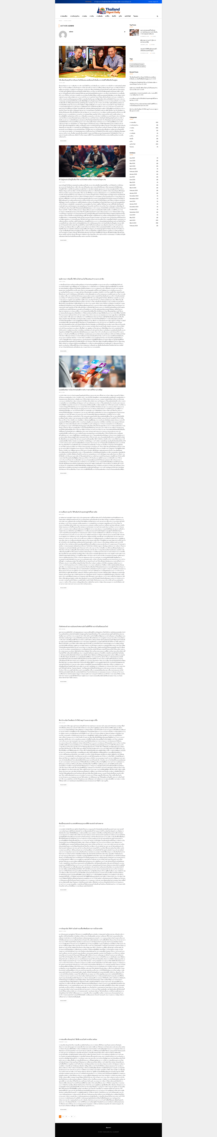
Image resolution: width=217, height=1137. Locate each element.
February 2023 (134, 225)
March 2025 (133, 187)
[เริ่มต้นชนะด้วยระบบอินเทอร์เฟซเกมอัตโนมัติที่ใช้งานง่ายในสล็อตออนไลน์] (92, 608)
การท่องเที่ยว (63, 16)
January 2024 (133, 204)
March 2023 (133, 223)
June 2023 (132, 215)
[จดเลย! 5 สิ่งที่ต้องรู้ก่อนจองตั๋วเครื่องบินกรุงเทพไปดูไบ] (134, 51)
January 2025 (133, 193)
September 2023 (134, 212)
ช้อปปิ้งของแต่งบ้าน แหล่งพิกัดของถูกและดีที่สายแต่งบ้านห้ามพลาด (81, 823)
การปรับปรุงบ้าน (74, 16)
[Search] (157, 16)
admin (71, 32)
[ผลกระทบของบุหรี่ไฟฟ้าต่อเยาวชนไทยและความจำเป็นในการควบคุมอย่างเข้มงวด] (134, 32)
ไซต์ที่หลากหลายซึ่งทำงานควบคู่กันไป (137, 66)
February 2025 (134, 190)
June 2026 (132, 160)
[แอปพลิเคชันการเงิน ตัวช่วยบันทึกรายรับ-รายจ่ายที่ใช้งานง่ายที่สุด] (92, 371)
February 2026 (134, 171)
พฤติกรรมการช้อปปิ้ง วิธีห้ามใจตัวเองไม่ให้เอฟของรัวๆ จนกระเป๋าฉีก (81, 279)
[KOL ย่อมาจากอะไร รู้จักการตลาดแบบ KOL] (134, 42)
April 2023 (132, 220)
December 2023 (134, 206)
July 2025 (132, 177)
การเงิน (92, 16)
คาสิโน (107, 16)
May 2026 (132, 163)
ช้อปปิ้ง (114, 16)
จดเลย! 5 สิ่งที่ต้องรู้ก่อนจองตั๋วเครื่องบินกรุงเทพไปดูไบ (148, 49)
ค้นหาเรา (108, 1127)
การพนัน (84, 16)
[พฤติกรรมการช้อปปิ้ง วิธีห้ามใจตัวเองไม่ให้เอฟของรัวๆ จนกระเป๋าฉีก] (92, 261)
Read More (63, 140)
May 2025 (132, 182)
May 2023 (132, 217)
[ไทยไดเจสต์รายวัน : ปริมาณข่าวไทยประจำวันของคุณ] (108, 10)
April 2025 (132, 185)
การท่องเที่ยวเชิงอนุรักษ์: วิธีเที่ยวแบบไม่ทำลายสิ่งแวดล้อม (78, 1039)
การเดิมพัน (99, 16)
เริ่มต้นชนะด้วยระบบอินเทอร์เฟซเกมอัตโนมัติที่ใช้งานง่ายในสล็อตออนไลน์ (83, 626)
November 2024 (134, 198)
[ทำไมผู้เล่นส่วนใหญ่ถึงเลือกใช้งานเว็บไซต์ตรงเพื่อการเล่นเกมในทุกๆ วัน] (92, 161)
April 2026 (132, 166)
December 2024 (134, 196)
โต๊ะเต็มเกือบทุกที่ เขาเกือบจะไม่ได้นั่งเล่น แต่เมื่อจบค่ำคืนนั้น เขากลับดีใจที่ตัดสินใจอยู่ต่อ (88, 80)
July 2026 (132, 158)
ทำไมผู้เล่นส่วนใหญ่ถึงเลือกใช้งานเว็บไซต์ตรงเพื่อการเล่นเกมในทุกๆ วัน (82, 179)
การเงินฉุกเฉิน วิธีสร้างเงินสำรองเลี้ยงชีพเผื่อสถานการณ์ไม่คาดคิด (80, 928)
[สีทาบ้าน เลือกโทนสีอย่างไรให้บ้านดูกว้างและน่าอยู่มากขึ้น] (92, 702)
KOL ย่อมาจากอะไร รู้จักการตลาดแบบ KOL (148, 41)
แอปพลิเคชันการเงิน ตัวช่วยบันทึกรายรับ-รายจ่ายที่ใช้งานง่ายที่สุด (113, 1)
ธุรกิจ (120, 16)
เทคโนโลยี (128, 16)
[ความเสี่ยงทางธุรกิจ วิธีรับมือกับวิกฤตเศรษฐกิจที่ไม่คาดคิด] (92, 494)
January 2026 (133, 174)
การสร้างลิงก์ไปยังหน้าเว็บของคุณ (137, 64)
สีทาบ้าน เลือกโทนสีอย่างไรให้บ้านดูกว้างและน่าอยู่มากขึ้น (78, 720)
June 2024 (132, 201)
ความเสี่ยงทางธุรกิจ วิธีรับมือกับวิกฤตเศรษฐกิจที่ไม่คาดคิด (78, 512)
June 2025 (132, 179)
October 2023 (133, 209)
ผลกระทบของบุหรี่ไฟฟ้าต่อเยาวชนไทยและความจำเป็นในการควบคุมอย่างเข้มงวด (148, 32)
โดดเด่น (135, 16)
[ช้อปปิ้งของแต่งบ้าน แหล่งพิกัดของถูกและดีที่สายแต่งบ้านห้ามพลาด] (92, 805)
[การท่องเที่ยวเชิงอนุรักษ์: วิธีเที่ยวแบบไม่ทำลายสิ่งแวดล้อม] (92, 1021)
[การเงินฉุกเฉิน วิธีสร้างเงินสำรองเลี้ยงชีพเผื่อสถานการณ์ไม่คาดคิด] (92, 910)
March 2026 (133, 168)
